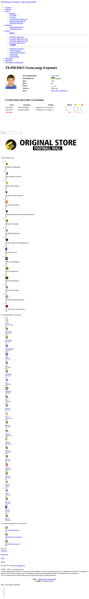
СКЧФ (7, 323)
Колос (6, 365)
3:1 (6, 411)
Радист (7, 416)
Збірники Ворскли (16, 23)
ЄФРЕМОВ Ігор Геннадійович (13, 537)
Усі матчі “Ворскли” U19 (19, 41)
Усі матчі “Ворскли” (17, 37)
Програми (9, 58)
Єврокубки (14, 54)
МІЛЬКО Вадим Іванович (12, 544)
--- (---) (53, 86)
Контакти (8, 60)
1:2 (6, 343)
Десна (6, 382)
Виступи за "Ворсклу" (59, 91)
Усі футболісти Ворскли (18, 19)
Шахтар (7, 433)
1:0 (6, 445)
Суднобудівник (9, 348)
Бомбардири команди (17, 21)
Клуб (7, 11)
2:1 (6, 394)
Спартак (7, 442)
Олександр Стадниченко (14, 62)
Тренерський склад (17, 27)
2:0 (6, 377)
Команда (8, 25)
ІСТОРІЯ (13, 15)
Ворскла (7, 408)
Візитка (12, 13)
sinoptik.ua (21, 565)
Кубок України (15, 51)
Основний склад (16, 29)
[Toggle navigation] (2, 4)
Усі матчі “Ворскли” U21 (19, 39)
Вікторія (7, 510)
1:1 (6, 360)
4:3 (6, 462)
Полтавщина (14, 56)
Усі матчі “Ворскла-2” (18, 43)
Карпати (7, 484)
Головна (8, 7)
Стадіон (12, 17)
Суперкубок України (17, 53)
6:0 (6, 326)
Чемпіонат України (17, 49)
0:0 (6, 479)
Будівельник (8, 374)
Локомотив (8, 391)
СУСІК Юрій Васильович (12, 530)
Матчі (7, 31)
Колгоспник (8, 331)
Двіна (6, 357)
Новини (8, 9)
